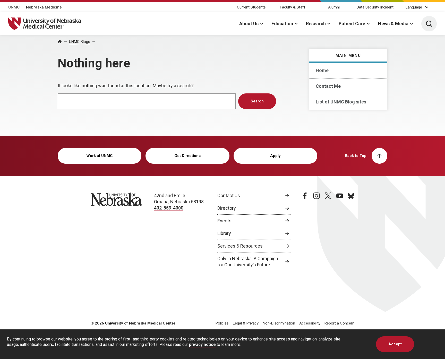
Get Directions (187, 155)
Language (414, 7)
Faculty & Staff (292, 7)
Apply (275, 155)
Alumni (334, 7)
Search (257, 101)
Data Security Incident (375, 7)
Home (322, 70)
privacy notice (202, 344)
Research (316, 23)
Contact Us (228, 195)
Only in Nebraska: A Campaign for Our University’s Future (247, 261)
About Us (249, 23)
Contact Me (328, 86)
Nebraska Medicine (44, 7)
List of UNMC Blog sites (341, 101)
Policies (222, 323)
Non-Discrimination (279, 323)
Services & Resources (240, 246)
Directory (226, 208)
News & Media (393, 23)
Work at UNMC (99, 155)
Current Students (251, 7)
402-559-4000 (168, 208)
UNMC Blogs (79, 41)
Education (282, 23)
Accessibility (309, 323)
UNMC (14, 7)
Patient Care (352, 23)
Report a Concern (339, 323)
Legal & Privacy (246, 323)
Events (224, 220)
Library (224, 233)
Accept (395, 344)
